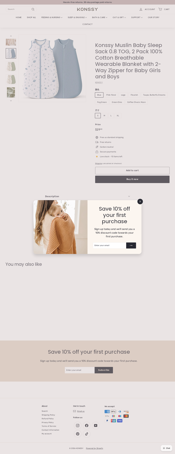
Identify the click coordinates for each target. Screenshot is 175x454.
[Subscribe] (131, 245)
